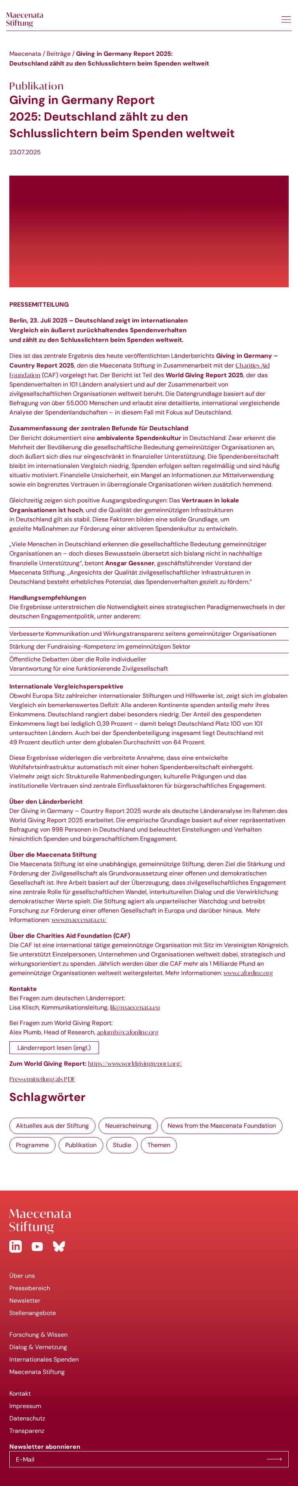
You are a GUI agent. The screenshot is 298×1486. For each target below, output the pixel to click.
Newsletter (24, 1300)
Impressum (25, 1406)
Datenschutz (27, 1418)
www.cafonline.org (248, 973)
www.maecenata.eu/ (79, 919)
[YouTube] (37, 1246)
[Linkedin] (15, 1246)
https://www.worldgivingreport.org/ (135, 1063)
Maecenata (25, 53)
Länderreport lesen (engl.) (54, 1047)
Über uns (22, 1275)
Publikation (81, 1145)
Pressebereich (29, 1288)
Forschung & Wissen (38, 1334)
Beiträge (59, 53)
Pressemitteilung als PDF (42, 1079)
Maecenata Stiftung (37, 1372)
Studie (122, 1145)
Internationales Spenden (44, 1359)
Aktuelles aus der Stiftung (52, 1125)
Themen (158, 1145)
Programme (32, 1145)
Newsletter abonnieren (274, 1459)
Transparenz (26, 1430)
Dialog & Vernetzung (38, 1347)
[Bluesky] (59, 1246)
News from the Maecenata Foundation (222, 1125)
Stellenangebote (32, 1313)
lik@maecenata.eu (135, 1007)
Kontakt (20, 1393)
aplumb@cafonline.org (127, 1032)
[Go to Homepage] (149, 1221)
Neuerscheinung (128, 1125)
